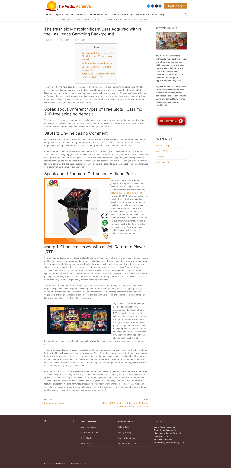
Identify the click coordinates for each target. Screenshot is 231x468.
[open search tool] (185, 14)
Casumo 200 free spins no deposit (126, 193)
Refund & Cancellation (127, 443)
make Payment (176, 6)
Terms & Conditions (126, 438)
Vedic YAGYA (162, 151)
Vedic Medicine (163, 162)
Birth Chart (86, 438)
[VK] (160, 6)
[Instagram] (156, 6)
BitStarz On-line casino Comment (97, 63)
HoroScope (86, 443)
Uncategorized (78, 40)
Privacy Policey (124, 432)
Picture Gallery (162, 145)
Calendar (160, 156)
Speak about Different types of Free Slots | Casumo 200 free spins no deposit (98, 56)
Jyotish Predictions (89, 432)
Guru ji (48, 40)
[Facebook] (152, 6)
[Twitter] (148, 6)
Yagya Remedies (88, 427)
